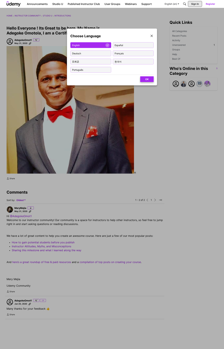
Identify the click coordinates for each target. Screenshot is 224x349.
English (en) (171, 3)
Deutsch (76, 53)
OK (147, 79)
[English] (14, 4)
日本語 (75, 61)
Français (119, 53)
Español (119, 45)
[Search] (185, 4)
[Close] (152, 36)
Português (77, 69)
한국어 (118, 61)
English (76, 45)
